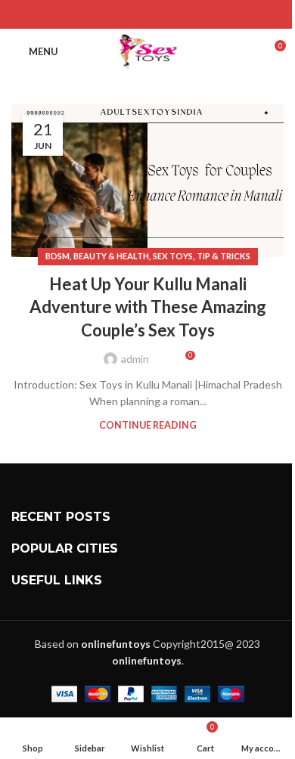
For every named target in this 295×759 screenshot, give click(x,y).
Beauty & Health (111, 256)
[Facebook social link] (109, 14)
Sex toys (173, 256)
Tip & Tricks (223, 256)
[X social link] (128, 14)
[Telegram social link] (185, 14)
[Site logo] (148, 50)
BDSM (57, 256)
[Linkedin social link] (166, 14)
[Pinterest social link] (147, 14)
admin (135, 358)
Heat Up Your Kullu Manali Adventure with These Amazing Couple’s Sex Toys (148, 307)
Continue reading (148, 425)
